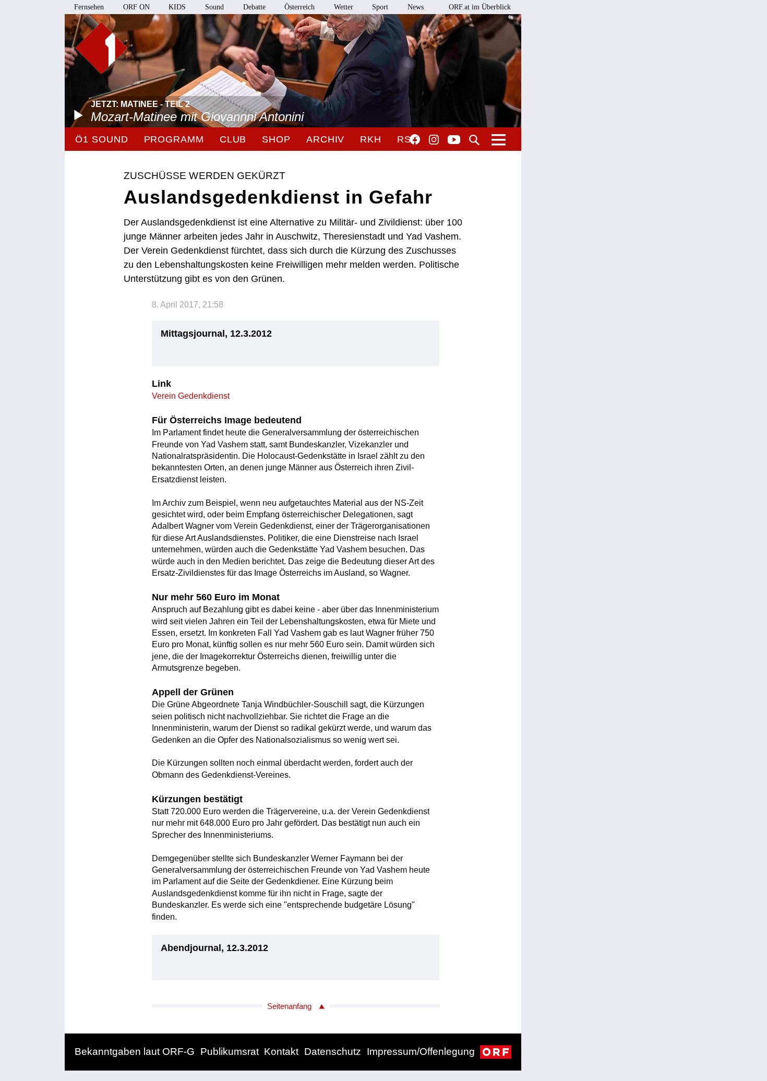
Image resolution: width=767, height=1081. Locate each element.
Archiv (325, 139)
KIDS (177, 7)
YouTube (454, 140)
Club (233, 139)
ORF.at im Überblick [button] (480, 7)
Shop (276, 139)
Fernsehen (89, 7)
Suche (474, 140)
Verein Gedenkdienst (191, 395)
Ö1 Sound (101, 139)
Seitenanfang (289, 1006)
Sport (380, 7)
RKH (370, 139)
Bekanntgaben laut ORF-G (135, 1051)
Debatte (254, 7)
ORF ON (136, 7)
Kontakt (281, 1051)
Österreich (299, 7)
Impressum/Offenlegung (421, 1051)
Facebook (415, 139)
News (416, 7)
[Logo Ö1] (101, 48)
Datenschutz (332, 1051)
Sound (214, 7)
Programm (174, 139)
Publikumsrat (229, 1051)
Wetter (343, 7)
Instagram (434, 140)
